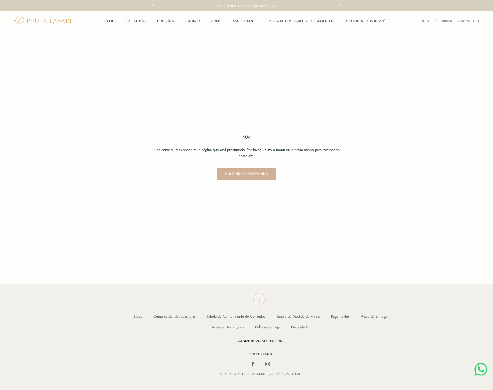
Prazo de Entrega (374, 316)
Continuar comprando (246, 173)
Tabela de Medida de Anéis (366, 21)
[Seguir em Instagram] (267, 364)
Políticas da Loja (267, 327)
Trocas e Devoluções (228, 327)
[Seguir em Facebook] (253, 364)
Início (109, 21)
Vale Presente (245, 21)
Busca (137, 316)
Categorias (136, 21)
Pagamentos (340, 316)
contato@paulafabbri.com (260, 341)
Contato (192, 21)
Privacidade (300, 327)
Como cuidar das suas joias (174, 316)
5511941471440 (260, 354)
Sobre (216, 21)
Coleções (165, 21)
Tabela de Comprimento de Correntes (300, 21)
